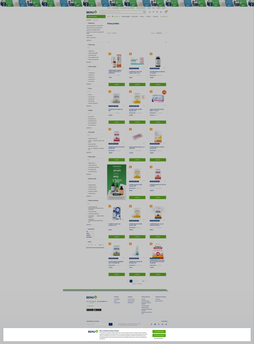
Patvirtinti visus (159, 331)
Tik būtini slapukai (159, 335)
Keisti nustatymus (158, 338)
